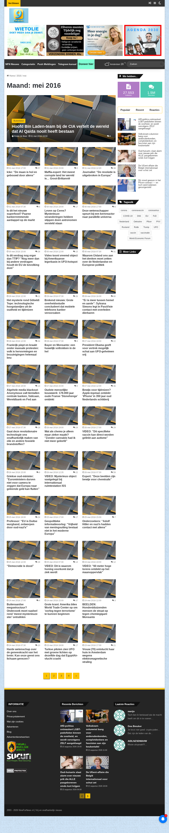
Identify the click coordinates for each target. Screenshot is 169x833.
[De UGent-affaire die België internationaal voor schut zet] (127, 171)
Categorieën (28, 64)
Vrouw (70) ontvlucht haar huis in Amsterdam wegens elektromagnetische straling (98, 655)
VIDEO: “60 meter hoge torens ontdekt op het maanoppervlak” (96, 569)
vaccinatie (145, 233)
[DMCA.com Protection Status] (31, 771)
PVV (158, 221)
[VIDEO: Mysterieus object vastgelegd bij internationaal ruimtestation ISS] (61, 460)
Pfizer (149, 221)
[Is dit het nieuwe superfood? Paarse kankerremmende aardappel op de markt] (23, 194)
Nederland (124, 221)
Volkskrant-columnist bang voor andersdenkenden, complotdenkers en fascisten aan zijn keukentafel (148, 140)
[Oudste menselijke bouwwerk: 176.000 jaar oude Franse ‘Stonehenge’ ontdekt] (61, 374)
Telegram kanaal (67, 64)
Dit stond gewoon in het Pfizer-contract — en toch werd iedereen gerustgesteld (149, 183)
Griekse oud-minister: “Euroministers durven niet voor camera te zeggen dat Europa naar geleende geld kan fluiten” (23, 482)
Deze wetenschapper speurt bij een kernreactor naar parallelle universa (98, 213)
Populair (125, 109)
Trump (146, 227)
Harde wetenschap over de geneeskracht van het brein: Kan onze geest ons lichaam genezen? (23, 654)
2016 (19, 76)
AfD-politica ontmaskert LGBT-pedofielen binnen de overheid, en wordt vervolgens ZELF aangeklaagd (149, 124)
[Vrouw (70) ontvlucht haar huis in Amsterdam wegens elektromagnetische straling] (99, 633)
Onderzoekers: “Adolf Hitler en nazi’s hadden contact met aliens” (96, 524)
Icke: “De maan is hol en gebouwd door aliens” (22, 174)
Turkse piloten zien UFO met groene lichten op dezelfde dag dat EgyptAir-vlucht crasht (61, 654)
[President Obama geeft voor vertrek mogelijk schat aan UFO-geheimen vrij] (99, 329)
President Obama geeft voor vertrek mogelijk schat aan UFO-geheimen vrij (98, 350)
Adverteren (12, 726)
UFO (156, 227)
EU (147, 216)
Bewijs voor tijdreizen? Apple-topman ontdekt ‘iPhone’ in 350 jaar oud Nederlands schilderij (96, 394)
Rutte (136, 227)
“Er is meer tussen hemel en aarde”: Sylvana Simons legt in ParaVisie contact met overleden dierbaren (98, 306)
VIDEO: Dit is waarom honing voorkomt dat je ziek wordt (59, 569)
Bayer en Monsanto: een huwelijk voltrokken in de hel (60, 348)
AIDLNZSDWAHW (137, 741)
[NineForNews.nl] (16, 15)
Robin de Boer (20, 136)
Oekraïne (138, 221)
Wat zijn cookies (15, 721)
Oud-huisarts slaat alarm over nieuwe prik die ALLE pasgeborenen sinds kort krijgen (150, 154)
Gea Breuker (135, 726)
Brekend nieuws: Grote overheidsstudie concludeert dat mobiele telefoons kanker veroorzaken (60, 306)
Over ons (11, 711)
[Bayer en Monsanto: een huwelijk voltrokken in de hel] (61, 329)
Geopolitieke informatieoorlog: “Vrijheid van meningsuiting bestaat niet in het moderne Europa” (61, 527)
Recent (140, 109)
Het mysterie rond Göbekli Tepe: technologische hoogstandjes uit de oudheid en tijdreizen (23, 305)
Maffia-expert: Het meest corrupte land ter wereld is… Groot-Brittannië (60, 175)
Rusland (125, 227)
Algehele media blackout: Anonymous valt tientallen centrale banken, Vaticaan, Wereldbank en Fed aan (23, 394)
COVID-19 (128, 216)
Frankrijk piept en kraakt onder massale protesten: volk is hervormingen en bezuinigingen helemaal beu (23, 351)
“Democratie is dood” (20, 566)
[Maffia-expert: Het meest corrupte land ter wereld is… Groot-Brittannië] (61, 156)
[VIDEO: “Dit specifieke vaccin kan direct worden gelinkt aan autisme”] (99, 415)
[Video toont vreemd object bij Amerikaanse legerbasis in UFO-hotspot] (61, 239)
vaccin (133, 233)
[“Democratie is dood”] (23, 550)
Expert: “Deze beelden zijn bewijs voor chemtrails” (98, 478)
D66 (139, 216)
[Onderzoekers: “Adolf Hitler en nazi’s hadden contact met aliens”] (99, 505)
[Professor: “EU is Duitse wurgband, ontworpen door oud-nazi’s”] (23, 505)
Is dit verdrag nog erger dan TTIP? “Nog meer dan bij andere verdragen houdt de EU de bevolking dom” (23, 262)
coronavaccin (138, 210)
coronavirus (153, 210)
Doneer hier (86, 64)
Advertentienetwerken (18, 737)
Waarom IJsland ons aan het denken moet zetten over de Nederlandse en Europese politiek (97, 260)
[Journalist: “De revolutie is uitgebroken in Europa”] (99, 156)
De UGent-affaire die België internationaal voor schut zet (148, 168)
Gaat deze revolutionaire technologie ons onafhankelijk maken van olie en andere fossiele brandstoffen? (22, 438)
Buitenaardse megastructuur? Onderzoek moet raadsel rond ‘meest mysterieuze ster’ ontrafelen (22, 610)
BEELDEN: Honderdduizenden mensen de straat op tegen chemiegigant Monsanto (95, 610)
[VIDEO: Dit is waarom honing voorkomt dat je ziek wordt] (61, 550)
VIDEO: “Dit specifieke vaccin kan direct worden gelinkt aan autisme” (98, 434)
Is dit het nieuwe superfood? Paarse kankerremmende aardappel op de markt (21, 215)
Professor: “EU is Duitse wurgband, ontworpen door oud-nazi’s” (22, 524)
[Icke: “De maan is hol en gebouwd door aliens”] (23, 156)
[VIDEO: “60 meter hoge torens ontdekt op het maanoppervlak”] (99, 550)
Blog (9, 732)
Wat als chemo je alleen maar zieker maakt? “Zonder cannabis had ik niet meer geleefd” (60, 436)
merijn (131, 711)
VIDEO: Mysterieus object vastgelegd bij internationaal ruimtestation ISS (60, 481)
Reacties (154, 109)
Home (12, 76)
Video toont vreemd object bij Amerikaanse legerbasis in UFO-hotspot (61, 258)
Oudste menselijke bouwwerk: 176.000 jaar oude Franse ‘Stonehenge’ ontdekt (61, 394)
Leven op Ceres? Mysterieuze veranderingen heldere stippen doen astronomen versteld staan (61, 217)
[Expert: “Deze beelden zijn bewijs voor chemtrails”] (99, 460)
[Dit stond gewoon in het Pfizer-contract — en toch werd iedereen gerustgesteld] (127, 185)
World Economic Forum (139, 238)
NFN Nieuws (12, 64)
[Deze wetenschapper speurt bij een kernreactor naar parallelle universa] (99, 194)
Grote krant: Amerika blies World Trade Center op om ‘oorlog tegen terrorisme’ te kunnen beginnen (61, 609)
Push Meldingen (46, 64)
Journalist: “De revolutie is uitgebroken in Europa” (99, 174)
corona (124, 210)
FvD (155, 216)
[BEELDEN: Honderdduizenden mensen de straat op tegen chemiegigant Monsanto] (99, 588)
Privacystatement (16, 716)
